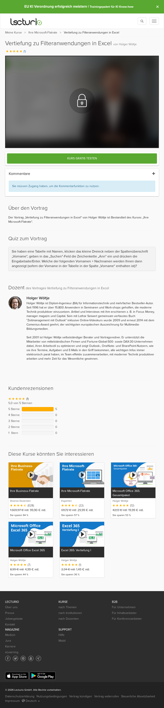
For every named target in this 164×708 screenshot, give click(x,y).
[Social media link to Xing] (38, 658)
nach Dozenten (69, 619)
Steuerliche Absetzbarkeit (138, 696)
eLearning (11, 652)
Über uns (11, 607)
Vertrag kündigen (80, 696)
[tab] (82, 259)
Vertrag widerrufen (106, 696)
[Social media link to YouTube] (31, 658)
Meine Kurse (13, 32)
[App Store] (17, 676)
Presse (9, 613)
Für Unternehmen (124, 607)
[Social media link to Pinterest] (23, 658)
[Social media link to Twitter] (15, 658)
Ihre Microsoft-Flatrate (42, 32)
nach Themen (68, 607)
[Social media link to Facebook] (7, 658)
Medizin (10, 635)
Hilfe (61, 635)
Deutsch (31, 701)
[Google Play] (42, 676)
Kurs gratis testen (82, 158)
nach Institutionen (70, 613)
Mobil (62, 641)
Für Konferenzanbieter (127, 619)
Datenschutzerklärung (19, 696)
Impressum (12, 701)
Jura (8, 641)
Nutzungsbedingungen (52, 696)
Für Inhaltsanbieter (124, 613)
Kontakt (10, 624)
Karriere (10, 646)
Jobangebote (14, 619)
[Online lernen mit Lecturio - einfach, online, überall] (26, 21)
